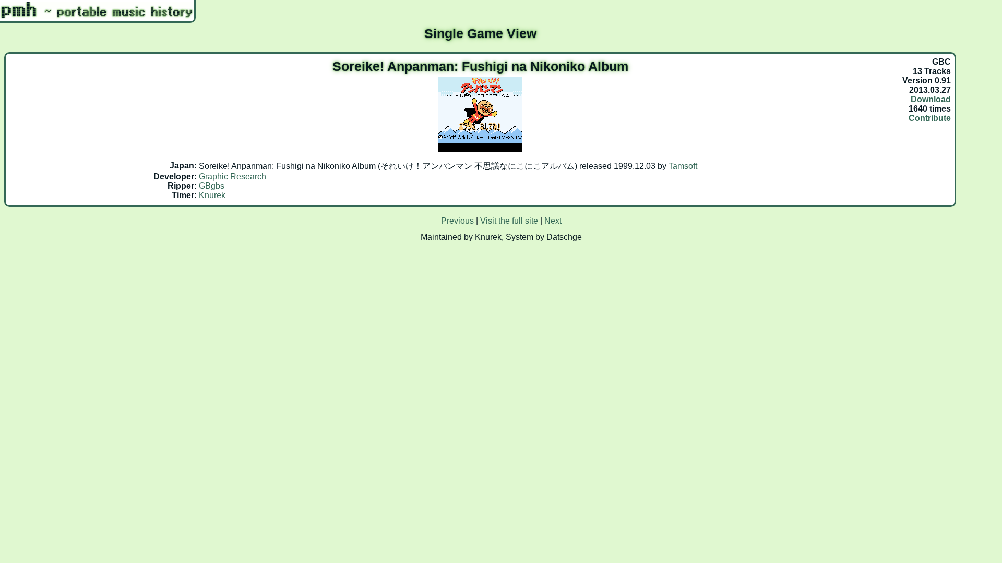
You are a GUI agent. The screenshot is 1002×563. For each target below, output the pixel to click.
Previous (457, 220)
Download (931, 99)
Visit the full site (509, 220)
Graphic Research (232, 176)
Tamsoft (683, 166)
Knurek (212, 195)
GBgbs (211, 185)
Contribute (930, 118)
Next (553, 220)
